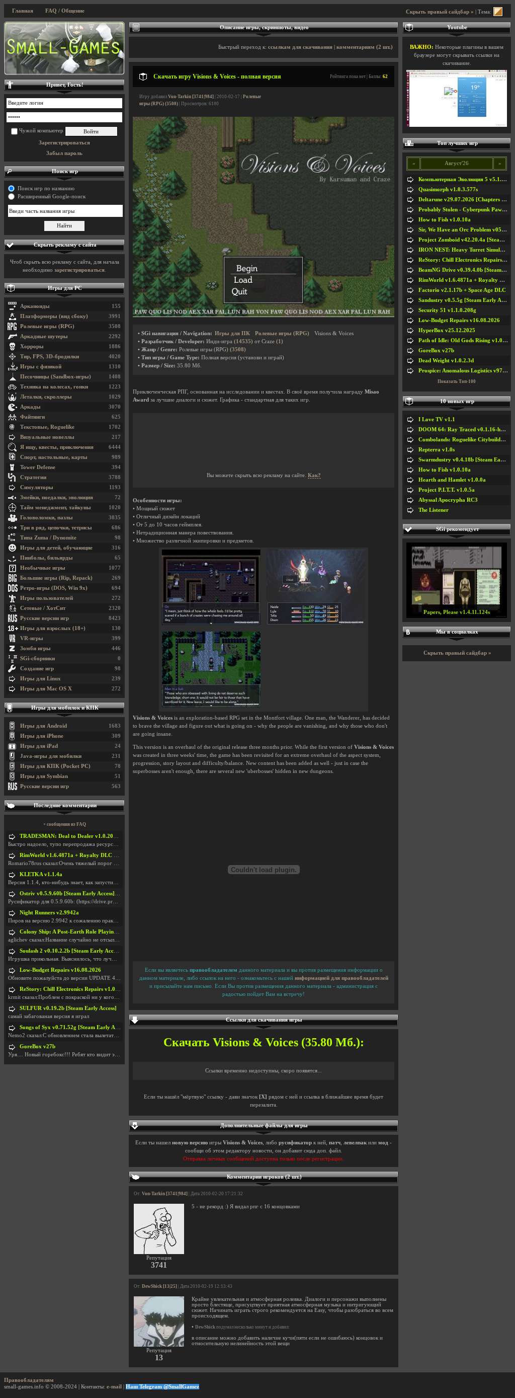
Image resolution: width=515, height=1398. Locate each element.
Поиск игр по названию (46, 188)
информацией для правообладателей (341, 978)
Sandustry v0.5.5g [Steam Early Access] (466, 300)
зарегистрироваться (79, 270)
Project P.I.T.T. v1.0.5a (446, 490)
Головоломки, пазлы (46, 517)
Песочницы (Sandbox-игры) (55, 376)
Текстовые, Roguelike (47, 427)
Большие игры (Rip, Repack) (56, 578)
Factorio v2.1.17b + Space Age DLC (462, 290)
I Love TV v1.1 (436, 419)
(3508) (238, 349)
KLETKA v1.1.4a (41, 874)
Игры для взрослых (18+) (52, 628)
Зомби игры (35, 648)
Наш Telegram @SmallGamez (162, 1386)
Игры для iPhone (41, 736)
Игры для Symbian (44, 776)
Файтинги (32, 417)
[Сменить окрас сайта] (498, 12)
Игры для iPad (39, 746)
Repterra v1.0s (436, 449)
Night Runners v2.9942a (49, 912)
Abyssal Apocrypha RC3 (448, 500)
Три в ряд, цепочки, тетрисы (56, 527)
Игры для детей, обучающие (56, 548)
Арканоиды (35, 306)
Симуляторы (36, 487)
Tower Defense (37, 467)
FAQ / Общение (64, 11)
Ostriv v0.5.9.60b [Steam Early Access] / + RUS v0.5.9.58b (91, 893)
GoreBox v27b (37, 1046)
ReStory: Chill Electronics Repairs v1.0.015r (74, 989)
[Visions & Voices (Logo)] (263, 315)
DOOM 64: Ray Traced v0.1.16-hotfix (465, 429)
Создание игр (37, 668)
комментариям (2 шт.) (364, 47)
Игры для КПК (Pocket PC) (55, 766)
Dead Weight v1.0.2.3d (446, 360)
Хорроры (32, 346)
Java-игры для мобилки (50, 756)
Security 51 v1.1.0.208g (447, 310)
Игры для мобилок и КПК (65, 708)
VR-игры (31, 638)
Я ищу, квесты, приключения (57, 447)
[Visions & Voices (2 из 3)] (316, 623)
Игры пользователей (46, 598)
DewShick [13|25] (159, 1286)
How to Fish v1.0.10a (444, 219)
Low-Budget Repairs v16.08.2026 (60, 970)
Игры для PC (65, 288)
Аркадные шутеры (44, 336)
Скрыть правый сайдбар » (440, 12)
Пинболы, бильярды (46, 558)
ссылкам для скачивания (300, 47)
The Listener (433, 510)
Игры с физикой (40, 366)
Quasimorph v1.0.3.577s (448, 189)
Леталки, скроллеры (46, 397)
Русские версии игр (44, 618)
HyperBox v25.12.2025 (446, 330)
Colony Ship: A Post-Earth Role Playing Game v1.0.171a (89, 932)
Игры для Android (43, 726)
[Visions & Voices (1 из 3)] (211, 623)
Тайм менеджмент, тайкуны (55, 507)
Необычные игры (42, 568)
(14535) (243, 341)
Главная (22, 11)
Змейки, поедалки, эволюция (56, 497)
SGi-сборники (37, 658)
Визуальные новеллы (47, 437)
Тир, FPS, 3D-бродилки (49, 356)
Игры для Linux (40, 678)
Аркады (30, 407)
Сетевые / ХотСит (42, 608)
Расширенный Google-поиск (51, 196)
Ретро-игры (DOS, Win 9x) (54, 588)
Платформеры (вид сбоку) (54, 316)
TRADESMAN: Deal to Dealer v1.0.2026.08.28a (78, 836)
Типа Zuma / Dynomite (48, 537)
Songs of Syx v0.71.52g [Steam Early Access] (74, 1027)
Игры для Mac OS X (46, 688)
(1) (279, 341)
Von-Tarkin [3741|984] (191, 96)
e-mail (114, 1386)
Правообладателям (29, 1380)
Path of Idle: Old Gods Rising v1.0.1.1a (466, 340)
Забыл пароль (64, 153)
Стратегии (33, 477)
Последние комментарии (65, 805)
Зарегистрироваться (64, 142)
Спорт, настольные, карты (54, 457)
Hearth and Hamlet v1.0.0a (452, 480)
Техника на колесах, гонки (54, 387)
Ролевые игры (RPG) (47, 326)
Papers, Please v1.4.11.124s (456, 612)
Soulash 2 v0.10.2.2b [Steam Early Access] (71, 951)
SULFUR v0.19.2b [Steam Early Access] (68, 1008)
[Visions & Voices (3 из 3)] (211, 705)
